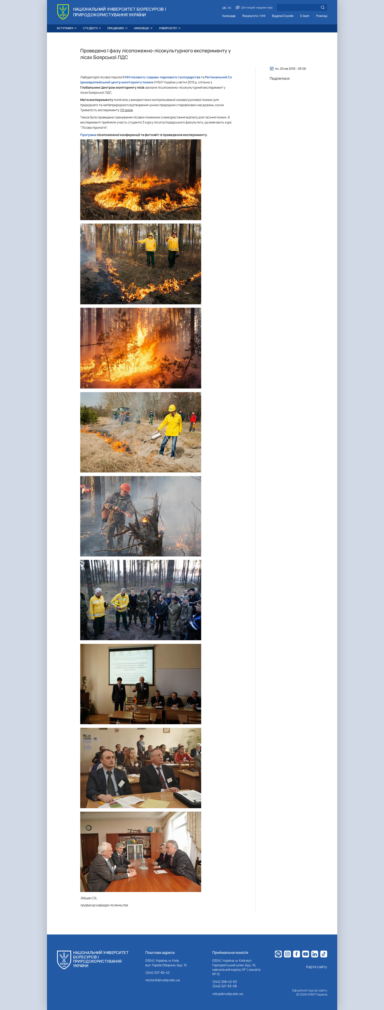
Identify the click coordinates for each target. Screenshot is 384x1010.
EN (229, 8)
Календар (228, 16)
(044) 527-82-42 (157, 972)
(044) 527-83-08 (224, 986)
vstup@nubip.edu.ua (227, 993)
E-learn (304, 16)
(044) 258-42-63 (224, 981)
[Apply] (322, 7)
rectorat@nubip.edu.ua (162, 980)
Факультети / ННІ (253, 16)
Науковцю (141, 28)
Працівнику (115, 28)
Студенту (90, 28)
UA (224, 8)
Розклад (321, 16)
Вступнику (65, 28)
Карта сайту (316, 967)
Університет (168, 28)
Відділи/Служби (282, 16)
